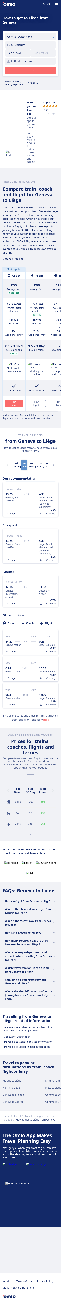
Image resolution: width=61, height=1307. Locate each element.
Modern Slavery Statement (18, 1287)
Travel (17, 1116)
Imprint (7, 1281)
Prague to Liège (12, 1080)
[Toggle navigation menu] (56, 4)
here (46, 719)
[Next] (53, 464)
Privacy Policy (45, 1281)
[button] (17, 53)
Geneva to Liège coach (17, 1036)
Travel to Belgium (35, 1116)
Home (6, 1116)
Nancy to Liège (11, 1087)
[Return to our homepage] (9, 4)
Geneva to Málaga (13, 1094)
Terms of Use (24, 1281)
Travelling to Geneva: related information (28, 1041)
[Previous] (7, 790)
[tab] (12, 623)
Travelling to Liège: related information (27, 1046)
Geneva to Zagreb (13, 1101)
